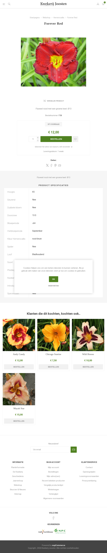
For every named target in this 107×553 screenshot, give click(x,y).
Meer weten (53, 286)
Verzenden (74, 450)
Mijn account (53, 467)
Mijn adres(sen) (53, 476)
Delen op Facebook (51, 165)
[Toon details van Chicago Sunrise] (53, 335)
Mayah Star (18, 408)
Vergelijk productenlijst (53, 485)
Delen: (54, 160)
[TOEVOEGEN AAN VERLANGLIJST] (75, 139)
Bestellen (56, 139)
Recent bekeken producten (53, 481)
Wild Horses (88, 354)
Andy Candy (19, 354)
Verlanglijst (53, 494)
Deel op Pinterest (55, 165)
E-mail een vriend (59, 165)
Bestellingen (53, 472)
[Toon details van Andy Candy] (19, 335)
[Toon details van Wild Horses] (88, 335)
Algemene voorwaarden (53, 498)
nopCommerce (58, 545)
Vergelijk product (55, 101)
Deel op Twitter (47, 165)
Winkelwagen (53, 489)
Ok (53, 279)
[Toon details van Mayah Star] (19, 389)
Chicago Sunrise (53, 354)
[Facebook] (53, 518)
